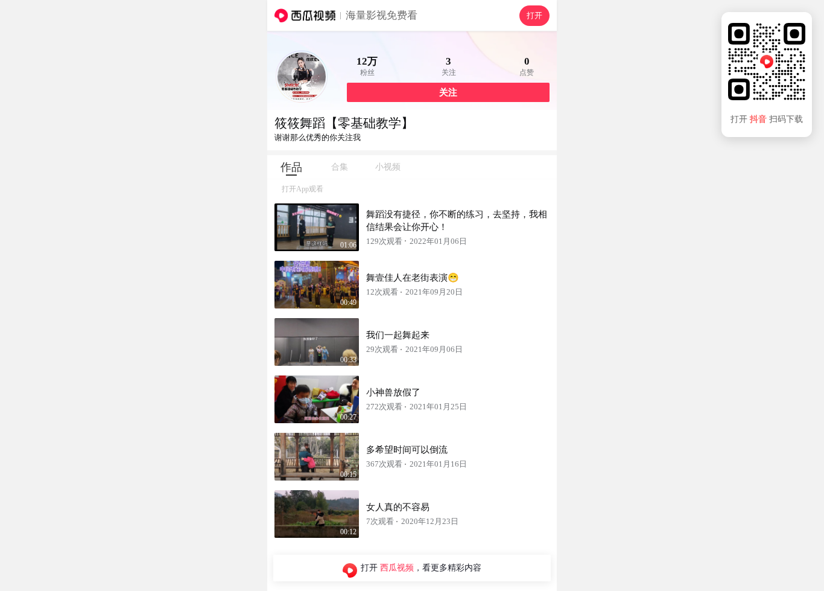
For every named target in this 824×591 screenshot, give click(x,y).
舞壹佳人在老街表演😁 (412, 278)
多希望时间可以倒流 (407, 450)
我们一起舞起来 (397, 335)
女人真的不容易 (397, 507)
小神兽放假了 (393, 392)
